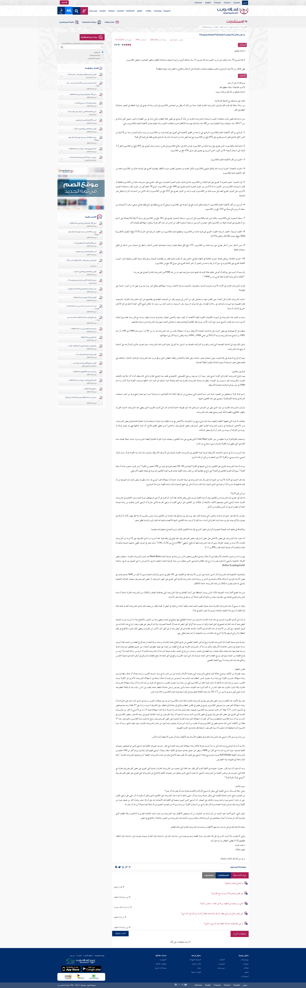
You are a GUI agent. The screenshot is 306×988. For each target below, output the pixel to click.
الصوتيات (120, 11)
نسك (199, 968)
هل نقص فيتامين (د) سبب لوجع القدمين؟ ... (85, 103)
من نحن (72, 955)
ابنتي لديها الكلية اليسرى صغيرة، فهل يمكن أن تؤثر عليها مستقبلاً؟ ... (83, 139)
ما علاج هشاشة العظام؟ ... (89, 388)
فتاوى (246, 972)
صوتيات (246, 964)
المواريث (102, 11)
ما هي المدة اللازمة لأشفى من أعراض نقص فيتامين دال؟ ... (81, 111)
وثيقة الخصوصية (99, 955)
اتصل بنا (79, 955)
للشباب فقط (196, 972)
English (208, 3)
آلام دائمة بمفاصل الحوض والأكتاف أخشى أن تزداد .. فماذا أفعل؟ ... (83, 84)
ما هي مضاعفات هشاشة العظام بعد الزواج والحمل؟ (223, 923)
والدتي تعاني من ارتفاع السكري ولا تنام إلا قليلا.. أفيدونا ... (81, 346)
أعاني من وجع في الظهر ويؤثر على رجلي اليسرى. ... (83, 363)
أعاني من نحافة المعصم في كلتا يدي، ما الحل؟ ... (84, 128)
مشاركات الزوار (160, 968)
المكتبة (111, 11)
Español (237, 3)
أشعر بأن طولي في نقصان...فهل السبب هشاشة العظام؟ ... (82, 148)
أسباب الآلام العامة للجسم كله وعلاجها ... (85, 120)
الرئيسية (167, 11)
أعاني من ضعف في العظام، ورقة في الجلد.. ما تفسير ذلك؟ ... (81, 74)
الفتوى (139, 11)
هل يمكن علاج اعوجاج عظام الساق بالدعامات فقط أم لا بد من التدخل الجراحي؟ (212, 913)
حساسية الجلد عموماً (122, 907)
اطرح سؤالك (109, 22)
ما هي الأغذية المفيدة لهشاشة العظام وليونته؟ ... (84, 243)
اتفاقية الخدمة (88, 955)
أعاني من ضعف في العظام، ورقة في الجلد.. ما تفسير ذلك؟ (221, 903)
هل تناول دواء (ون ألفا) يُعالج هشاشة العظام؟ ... (84, 371)
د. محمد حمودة (174, 40)
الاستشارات (130, 11)
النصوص (97, 52)
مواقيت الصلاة (161, 964)
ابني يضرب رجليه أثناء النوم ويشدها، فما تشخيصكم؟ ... (82, 157)
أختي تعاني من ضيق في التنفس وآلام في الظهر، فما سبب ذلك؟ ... (82, 262)
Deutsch (227, 3)
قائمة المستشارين (66, 22)
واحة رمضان (196, 964)
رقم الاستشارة (95, 55)
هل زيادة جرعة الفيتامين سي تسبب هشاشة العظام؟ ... (83, 328)
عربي (245, 3)
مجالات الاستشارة (89, 22)
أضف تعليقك (120, 933)
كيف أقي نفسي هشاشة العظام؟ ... (87, 337)
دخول (64, 2)
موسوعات (158, 11)
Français (217, 3)
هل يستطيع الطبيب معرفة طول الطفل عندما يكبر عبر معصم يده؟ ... (83, 319)
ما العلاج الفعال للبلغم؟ (234, 883)
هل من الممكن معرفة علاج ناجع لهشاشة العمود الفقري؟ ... (81, 288)
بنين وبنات (93, 11)
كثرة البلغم (118, 887)
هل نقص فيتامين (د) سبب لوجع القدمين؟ (227, 893)
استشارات (245, 976)
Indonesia (198, 3)
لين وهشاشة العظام (121, 897)
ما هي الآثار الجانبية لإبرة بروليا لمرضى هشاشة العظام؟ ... (82, 94)
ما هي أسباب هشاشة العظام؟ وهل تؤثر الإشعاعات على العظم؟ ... (82, 399)
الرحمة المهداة (195, 960)
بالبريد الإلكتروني (94, 58)
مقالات (148, 11)
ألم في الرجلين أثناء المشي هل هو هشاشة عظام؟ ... (84, 297)
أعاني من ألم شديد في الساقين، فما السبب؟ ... (85, 354)
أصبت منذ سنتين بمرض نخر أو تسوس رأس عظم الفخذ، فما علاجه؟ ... (83, 307)
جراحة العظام (119, 917)
